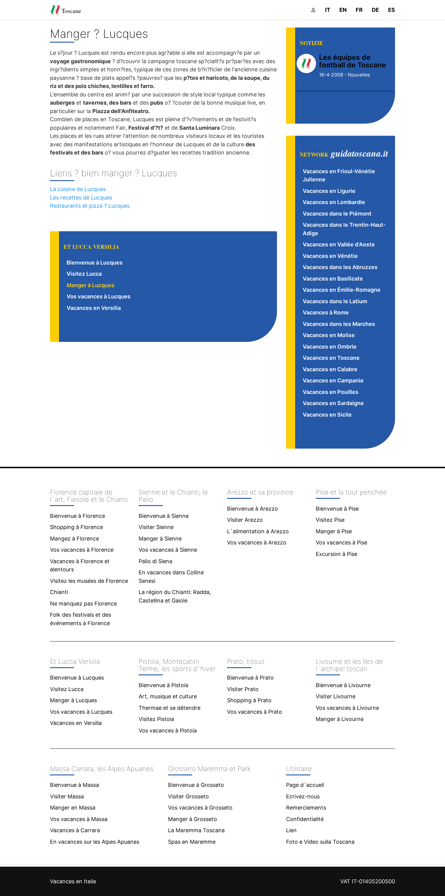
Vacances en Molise (329, 335)
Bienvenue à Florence (77, 516)
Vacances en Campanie (333, 380)
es (391, 10)
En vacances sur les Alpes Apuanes (94, 842)
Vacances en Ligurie (329, 191)
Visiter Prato (243, 689)
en (343, 10)
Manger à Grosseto (192, 819)
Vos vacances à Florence (82, 550)
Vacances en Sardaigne (333, 403)
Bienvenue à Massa (74, 785)
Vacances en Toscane (331, 358)
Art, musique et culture (168, 696)
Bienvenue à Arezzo (252, 508)
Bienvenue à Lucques (95, 262)
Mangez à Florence (74, 538)
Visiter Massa (67, 796)
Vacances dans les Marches (339, 324)
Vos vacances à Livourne (347, 708)
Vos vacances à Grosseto (200, 807)
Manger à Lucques (90, 285)
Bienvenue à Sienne (164, 516)
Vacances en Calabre (330, 369)
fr (359, 10)
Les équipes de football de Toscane (352, 61)
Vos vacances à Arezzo (256, 542)
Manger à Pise (334, 531)
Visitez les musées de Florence (89, 581)
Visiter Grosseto (188, 796)
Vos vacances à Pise (341, 542)
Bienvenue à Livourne (343, 685)
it (327, 10)
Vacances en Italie (73, 881)
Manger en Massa (72, 807)
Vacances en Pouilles (330, 392)
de (375, 10)
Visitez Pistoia (156, 719)
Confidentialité (305, 819)
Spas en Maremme (192, 842)
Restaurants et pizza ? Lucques (90, 206)
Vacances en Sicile (327, 414)
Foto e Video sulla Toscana (320, 842)
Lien (291, 830)
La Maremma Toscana (196, 830)
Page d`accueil (305, 785)
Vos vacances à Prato (254, 712)
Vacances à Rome (326, 312)
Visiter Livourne (335, 696)
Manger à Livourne (340, 719)
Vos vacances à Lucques (98, 296)
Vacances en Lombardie (334, 202)
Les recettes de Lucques (81, 197)
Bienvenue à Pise (337, 508)
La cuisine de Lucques (78, 189)
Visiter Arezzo (245, 520)
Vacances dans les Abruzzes (340, 267)
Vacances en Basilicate (333, 278)
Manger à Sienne (160, 538)
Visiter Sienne (156, 527)
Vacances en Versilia (94, 308)
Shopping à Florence (76, 527)
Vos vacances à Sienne (168, 550)
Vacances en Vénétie (330, 256)
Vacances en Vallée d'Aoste (339, 244)
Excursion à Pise (336, 554)
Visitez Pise (330, 520)
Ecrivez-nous (303, 796)
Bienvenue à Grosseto (196, 785)
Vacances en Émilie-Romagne (342, 290)
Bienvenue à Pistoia (163, 685)
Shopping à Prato (249, 700)
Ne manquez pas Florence (83, 603)
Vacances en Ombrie (330, 346)
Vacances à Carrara (75, 830)
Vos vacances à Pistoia (168, 730)
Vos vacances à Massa (78, 819)
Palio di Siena (155, 561)
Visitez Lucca (84, 274)
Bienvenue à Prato (250, 677)
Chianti (59, 592)
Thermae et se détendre (169, 708)
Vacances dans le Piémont (337, 213)
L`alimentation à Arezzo (258, 531)
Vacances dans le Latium (335, 301)
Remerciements (306, 807)
